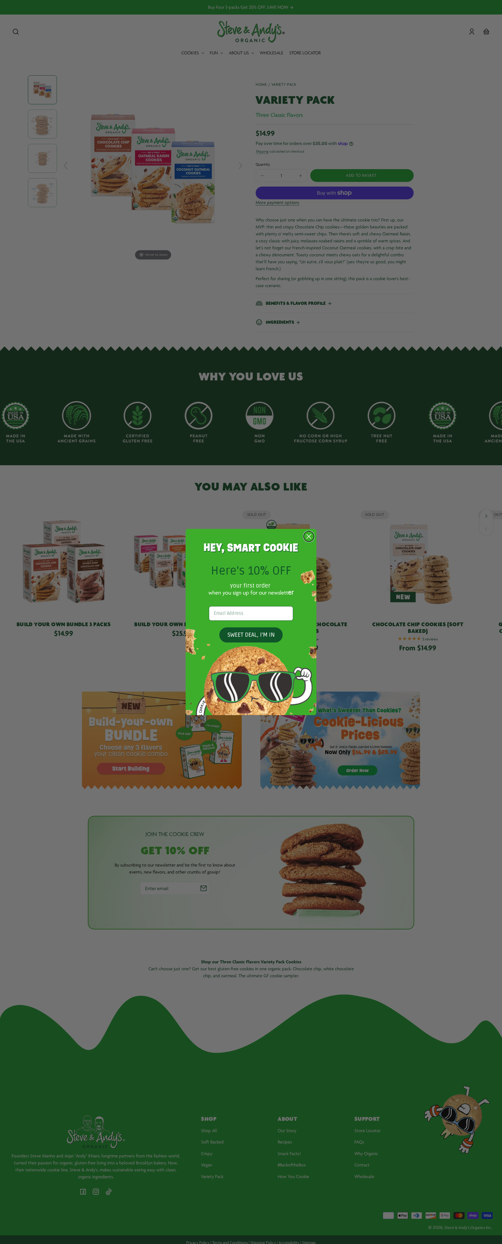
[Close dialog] (309, 536)
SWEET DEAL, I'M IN (251, 634)
